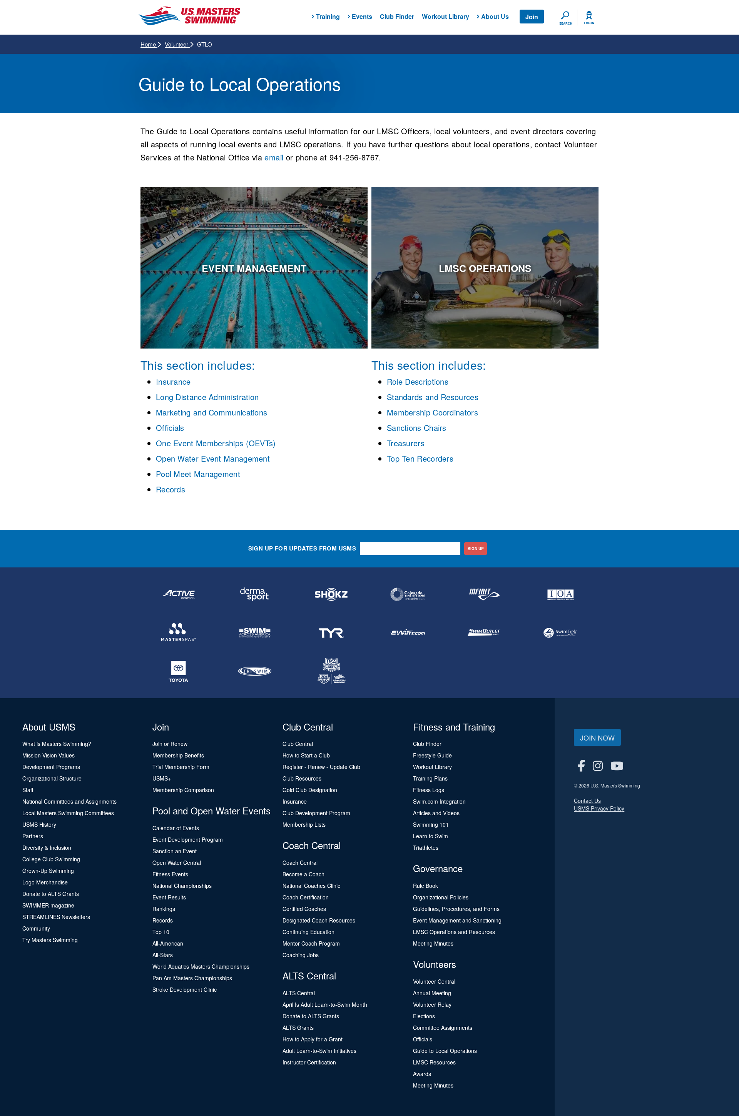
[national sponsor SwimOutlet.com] (484, 633)
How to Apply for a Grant (313, 1039)
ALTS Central (299, 993)
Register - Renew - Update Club (321, 767)
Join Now (597, 737)
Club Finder (397, 16)
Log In (589, 23)
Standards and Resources (432, 396)
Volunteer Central (434, 981)
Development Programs (51, 767)
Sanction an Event (174, 851)
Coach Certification (306, 897)
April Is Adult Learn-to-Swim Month (325, 1004)
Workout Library (445, 16)
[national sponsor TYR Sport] (331, 633)
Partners (32, 836)
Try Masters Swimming (50, 940)
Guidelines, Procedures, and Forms (456, 908)
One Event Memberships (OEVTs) (216, 443)
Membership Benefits (178, 755)
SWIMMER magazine (48, 905)
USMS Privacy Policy (599, 808)
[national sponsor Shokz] (331, 594)
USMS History (39, 824)
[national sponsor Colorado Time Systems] (407, 594)
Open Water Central (176, 862)
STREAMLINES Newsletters (56, 917)
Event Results (169, 897)
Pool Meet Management (198, 473)
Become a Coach (303, 874)
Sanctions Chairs (416, 427)
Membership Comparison (183, 790)
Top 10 (160, 932)
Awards (422, 1074)
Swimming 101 (431, 824)
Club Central (298, 743)
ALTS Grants (298, 1027)
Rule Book (425, 885)
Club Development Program (316, 813)
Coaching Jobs (301, 955)
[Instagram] (598, 765)
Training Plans (430, 778)
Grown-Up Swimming (48, 870)
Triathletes (425, 847)
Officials (170, 427)
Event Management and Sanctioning (457, 920)
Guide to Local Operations (445, 1050)
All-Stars (162, 955)
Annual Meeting (432, 993)
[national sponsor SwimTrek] (560, 633)
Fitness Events (170, 874)
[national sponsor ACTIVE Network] (178, 594)
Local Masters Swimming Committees (68, 813)
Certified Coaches (304, 908)
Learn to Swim (430, 836)
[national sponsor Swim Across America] (255, 633)
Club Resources (302, 778)
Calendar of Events (175, 828)
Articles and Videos (436, 813)
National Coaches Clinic (311, 885)
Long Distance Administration (207, 396)
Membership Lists (304, 824)
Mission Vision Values (48, 755)
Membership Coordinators (432, 412)
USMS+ (161, 778)
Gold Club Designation (310, 790)
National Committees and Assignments (69, 801)
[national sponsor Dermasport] (255, 594)
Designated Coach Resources (319, 920)
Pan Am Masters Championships (192, 978)
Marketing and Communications (211, 412)
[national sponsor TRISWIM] (255, 671)
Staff (27, 790)
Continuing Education (308, 932)
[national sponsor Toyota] (178, 671)
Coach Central (300, 862)
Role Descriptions (417, 381)
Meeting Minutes (433, 943)
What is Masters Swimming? (56, 743)
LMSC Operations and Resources (454, 932)
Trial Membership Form (180, 767)
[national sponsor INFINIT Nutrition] (484, 594)
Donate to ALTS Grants (50, 893)
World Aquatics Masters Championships (200, 966)
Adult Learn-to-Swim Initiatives (319, 1050)
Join (531, 16)
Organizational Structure (52, 778)
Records (170, 489)
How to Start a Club (306, 755)
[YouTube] (617, 765)
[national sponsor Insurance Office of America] (560, 594)
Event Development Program (187, 839)
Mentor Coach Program (311, 943)
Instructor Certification (309, 1062)
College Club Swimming (51, 859)
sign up (476, 548)
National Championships (182, 885)
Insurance (173, 381)
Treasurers (406, 443)
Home (148, 44)
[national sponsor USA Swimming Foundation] (331, 671)
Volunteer (177, 44)
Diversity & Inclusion (46, 847)
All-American (167, 943)
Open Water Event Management (213, 458)
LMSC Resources (434, 1062)
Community (36, 928)
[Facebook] (581, 765)
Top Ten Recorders (420, 458)
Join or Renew (169, 743)
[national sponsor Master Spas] (178, 633)
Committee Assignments (442, 1027)
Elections (424, 1016)
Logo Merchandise (45, 882)
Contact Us (587, 800)
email (275, 157)
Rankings (163, 908)
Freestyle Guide (432, 755)
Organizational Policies (440, 897)
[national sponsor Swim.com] (407, 633)
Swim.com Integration (439, 801)
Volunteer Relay (432, 1004)
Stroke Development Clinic (184, 989)
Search (565, 23)
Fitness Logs (428, 790)
